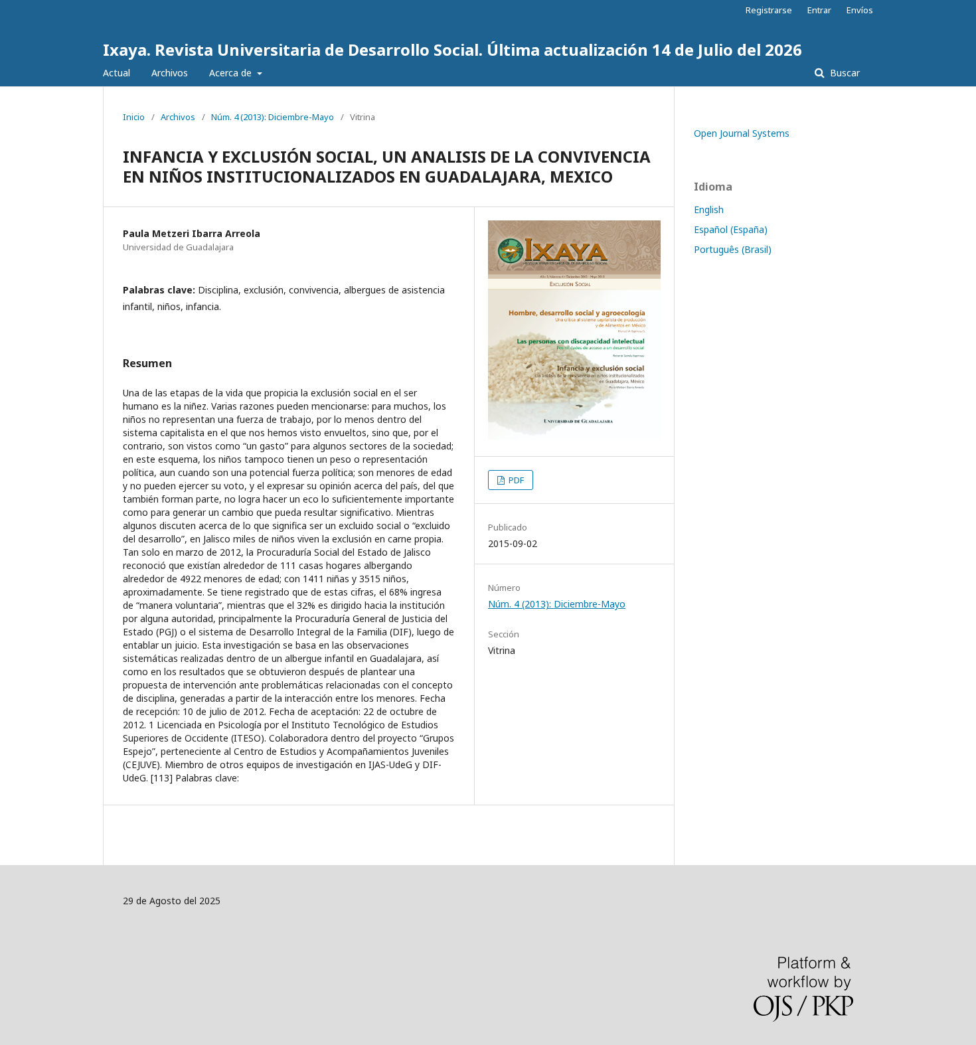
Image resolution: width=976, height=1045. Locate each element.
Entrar (819, 10)
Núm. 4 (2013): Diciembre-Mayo (272, 117)
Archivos (169, 72)
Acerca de (231, 72)
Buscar (843, 72)
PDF (515, 480)
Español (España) (731, 229)
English (709, 209)
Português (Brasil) (733, 249)
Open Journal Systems (741, 133)
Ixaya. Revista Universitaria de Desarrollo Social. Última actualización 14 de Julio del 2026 (452, 49)
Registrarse (769, 10)
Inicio (134, 117)
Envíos (860, 10)
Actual (116, 72)
